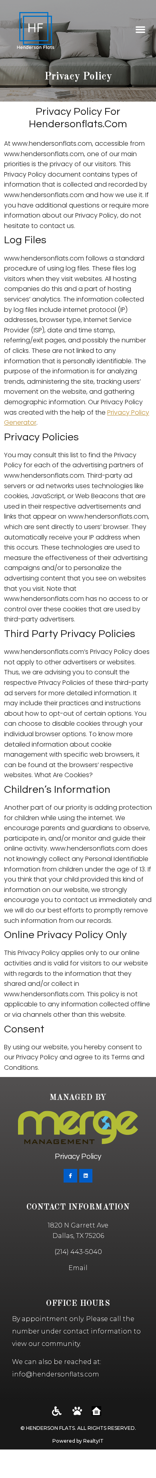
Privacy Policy (78, 1156)
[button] (140, 29)
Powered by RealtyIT (78, 1441)
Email (78, 1268)
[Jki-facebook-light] (70, 1176)
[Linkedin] (86, 1176)
